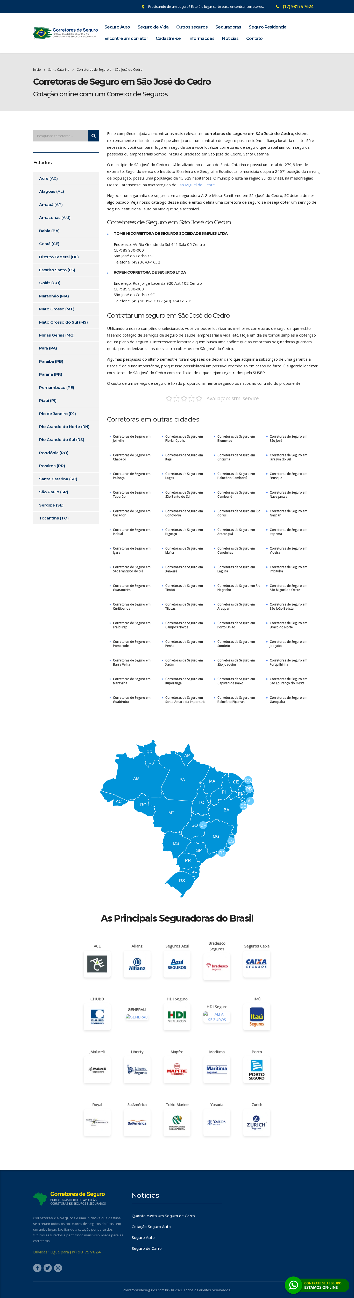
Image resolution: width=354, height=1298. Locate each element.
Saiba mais (177, 679)
